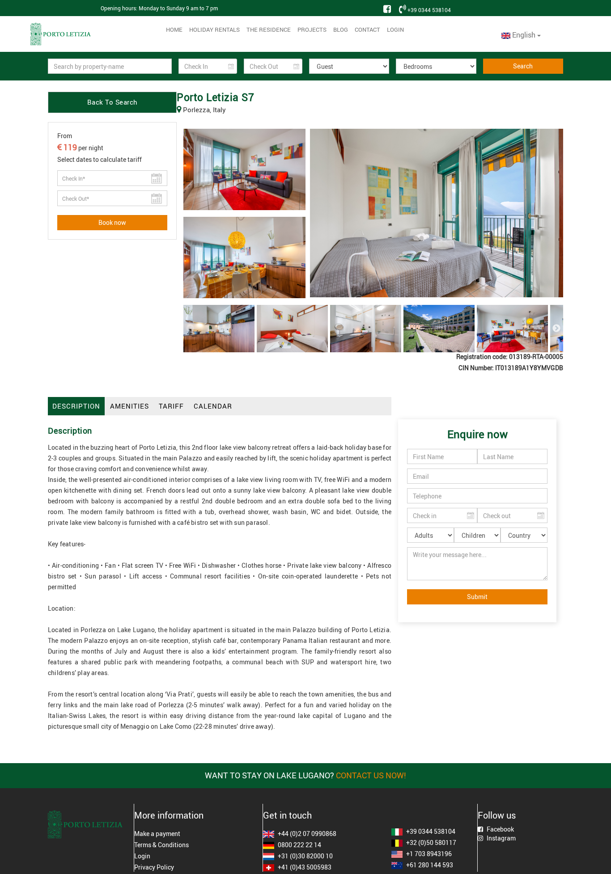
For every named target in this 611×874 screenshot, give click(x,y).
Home (174, 29)
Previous (190, 328)
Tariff (171, 405)
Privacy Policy (154, 867)
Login (395, 29)
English (523, 35)
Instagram (500, 838)
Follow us (497, 815)
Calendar (213, 405)
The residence (268, 29)
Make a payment (157, 833)
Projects (312, 29)
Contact (367, 29)
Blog (340, 29)
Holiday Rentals (214, 29)
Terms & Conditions (161, 844)
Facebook (499, 829)
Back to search (112, 101)
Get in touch (287, 815)
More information (169, 815)
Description (76, 405)
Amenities (129, 405)
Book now (112, 222)
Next (556, 328)
